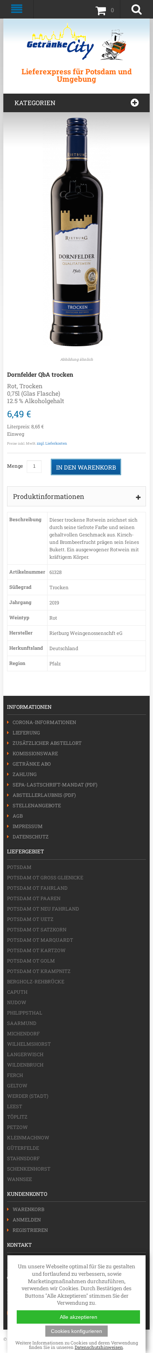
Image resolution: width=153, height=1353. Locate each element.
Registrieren (30, 1230)
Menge (15, 466)
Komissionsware (35, 753)
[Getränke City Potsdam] (76, 41)
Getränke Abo (32, 763)
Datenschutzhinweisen (99, 1347)
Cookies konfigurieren (76, 1331)
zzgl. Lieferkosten (52, 443)
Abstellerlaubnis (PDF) (44, 795)
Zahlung (25, 774)
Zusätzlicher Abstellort (47, 743)
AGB (18, 815)
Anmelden (27, 1219)
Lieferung (26, 732)
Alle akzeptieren (78, 1317)
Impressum (28, 826)
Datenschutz (31, 836)
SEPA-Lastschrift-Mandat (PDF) (55, 784)
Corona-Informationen (44, 722)
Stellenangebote (37, 805)
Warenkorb (28, 1209)
